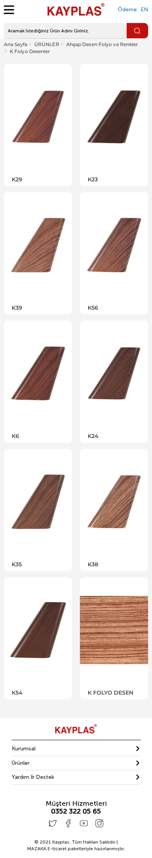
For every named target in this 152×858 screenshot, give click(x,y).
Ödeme (127, 9)
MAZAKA (36, 848)
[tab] (76, 749)
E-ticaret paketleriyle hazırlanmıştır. (76, 848)
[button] (76, 748)
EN (144, 9)
